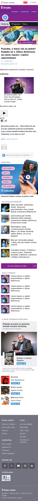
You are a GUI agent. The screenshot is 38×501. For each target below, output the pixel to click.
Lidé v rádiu (24, 430)
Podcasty (5, 450)
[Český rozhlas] (8, 2)
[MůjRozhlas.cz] (4, 74)
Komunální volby (8, 427)
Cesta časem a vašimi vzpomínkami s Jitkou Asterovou (20, 278)
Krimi (5, 173)
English (4, 495)
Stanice (5, 430)
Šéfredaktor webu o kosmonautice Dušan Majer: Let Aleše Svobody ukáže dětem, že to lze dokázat (22, 231)
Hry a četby (7, 168)
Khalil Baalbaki (14, 97)
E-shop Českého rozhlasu (15, 319)
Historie (5, 24)
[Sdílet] (6, 120)
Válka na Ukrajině (8, 424)
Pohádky (6, 177)
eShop (4, 434)
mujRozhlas (5, 162)
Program (14, 11)
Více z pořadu (9, 273)
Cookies (4, 493)
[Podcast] (2, 120)
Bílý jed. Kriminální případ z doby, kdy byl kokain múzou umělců (24, 242)
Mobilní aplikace (8, 453)
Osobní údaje (14, 493)
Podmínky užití (26, 493)
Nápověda (24, 427)
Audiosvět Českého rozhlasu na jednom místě (17, 196)
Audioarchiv (24, 11)
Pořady (5, 182)
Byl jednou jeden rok (9, 64)
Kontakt (23, 437)
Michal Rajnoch (10, 99)
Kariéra (22, 434)
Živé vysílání (7, 186)
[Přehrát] (4, 113)
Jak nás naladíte (26, 424)
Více (25, 24)
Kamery (34, 11)
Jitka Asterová (12, 139)
